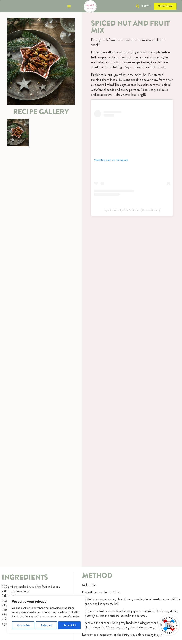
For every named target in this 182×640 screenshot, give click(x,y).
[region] (46, 614)
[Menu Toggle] (69, 6)
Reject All (46, 625)
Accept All (69, 625)
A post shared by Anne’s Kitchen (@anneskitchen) (132, 210)
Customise (23, 625)
